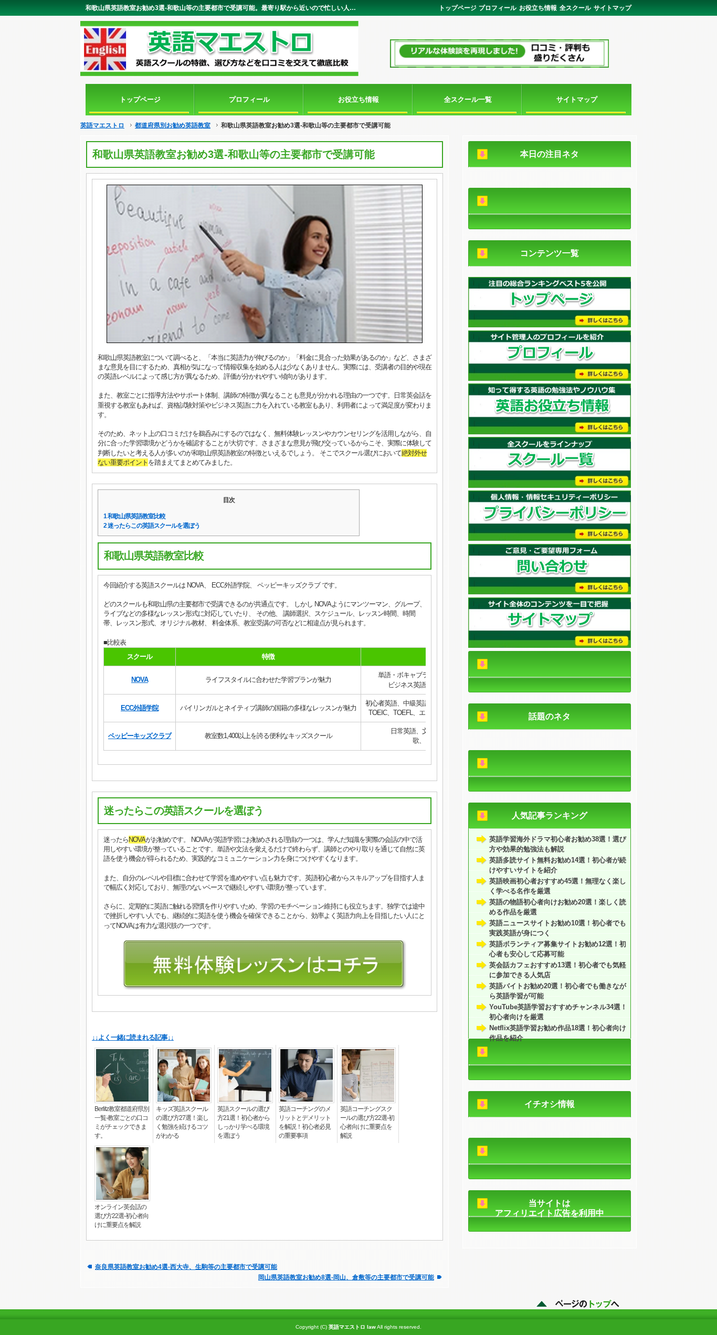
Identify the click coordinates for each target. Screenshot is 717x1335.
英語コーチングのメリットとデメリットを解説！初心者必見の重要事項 (305, 1122)
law (371, 1327)
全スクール (575, 7)
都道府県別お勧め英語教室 (172, 125)
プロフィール (497, 7)
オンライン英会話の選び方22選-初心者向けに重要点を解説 (121, 1216)
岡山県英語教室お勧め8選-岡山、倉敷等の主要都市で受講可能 (346, 1277)
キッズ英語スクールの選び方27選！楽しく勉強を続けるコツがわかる (182, 1122)
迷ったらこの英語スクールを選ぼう (151, 525)
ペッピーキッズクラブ (139, 736)
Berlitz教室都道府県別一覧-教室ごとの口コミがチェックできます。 (121, 1122)
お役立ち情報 (538, 7)
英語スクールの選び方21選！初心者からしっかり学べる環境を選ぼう (243, 1122)
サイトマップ (612, 7)
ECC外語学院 (140, 708)
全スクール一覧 (468, 99)
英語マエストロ (102, 125)
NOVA (139, 679)
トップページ (458, 7)
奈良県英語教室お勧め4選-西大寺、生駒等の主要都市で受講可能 (186, 1266)
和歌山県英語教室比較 (134, 516)
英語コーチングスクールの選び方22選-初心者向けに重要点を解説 (367, 1122)
